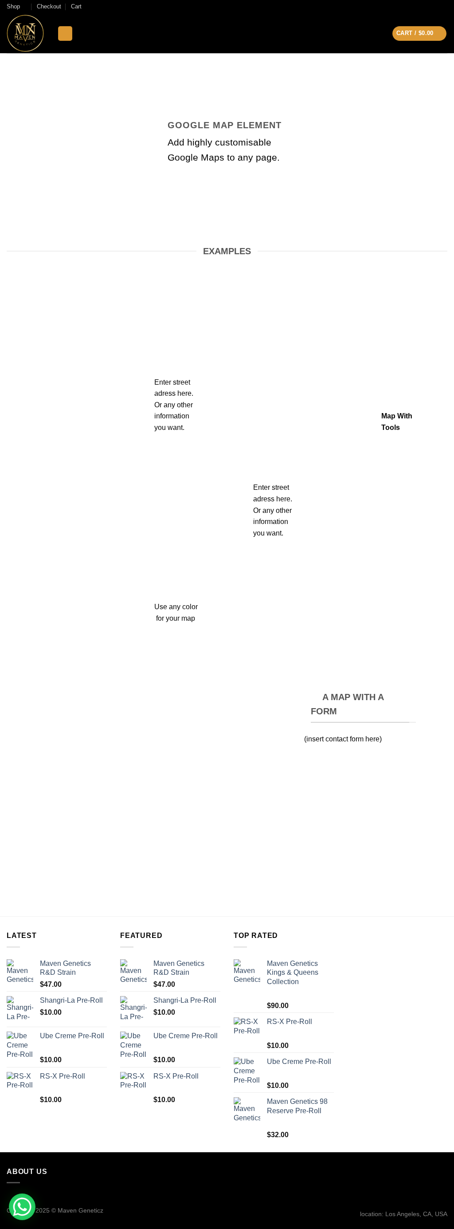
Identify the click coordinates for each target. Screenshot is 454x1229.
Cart (76, 6)
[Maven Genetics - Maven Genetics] (25, 33)
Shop (13, 6)
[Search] (65, 33)
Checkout (49, 6)
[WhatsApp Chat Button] (22, 1207)
